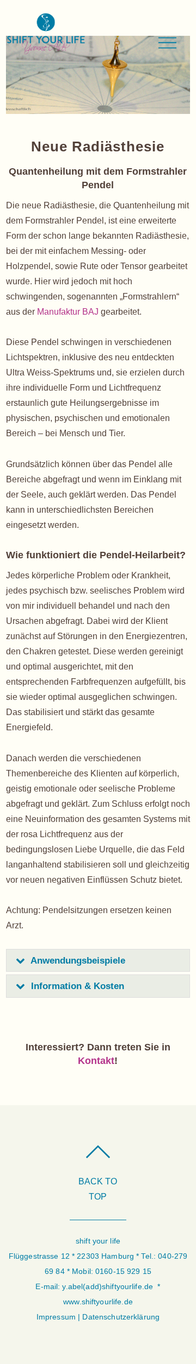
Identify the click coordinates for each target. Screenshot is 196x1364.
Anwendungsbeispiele (77, 960)
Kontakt (96, 1060)
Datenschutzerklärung (121, 1317)
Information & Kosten (77, 986)
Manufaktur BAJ (68, 311)
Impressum (56, 1317)
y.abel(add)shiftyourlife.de (107, 1287)
